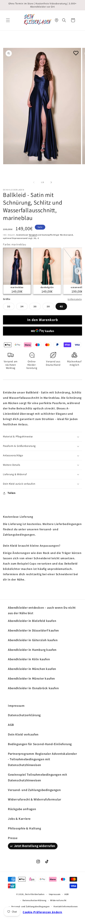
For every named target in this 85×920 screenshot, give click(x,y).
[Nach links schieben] (33, 182)
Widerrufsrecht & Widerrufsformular (34, 799)
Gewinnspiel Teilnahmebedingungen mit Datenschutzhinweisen (37, 777)
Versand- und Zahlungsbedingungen (34, 790)
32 (10, 307)
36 (37, 307)
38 (50, 307)
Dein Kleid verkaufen (23, 734)
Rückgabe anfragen (22, 809)
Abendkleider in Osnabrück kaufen (33, 688)
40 (61, 306)
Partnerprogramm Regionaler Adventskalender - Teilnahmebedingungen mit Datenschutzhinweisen (42, 759)
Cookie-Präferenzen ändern (42, 912)
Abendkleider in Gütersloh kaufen (33, 640)
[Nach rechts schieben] (51, 182)
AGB (11, 725)
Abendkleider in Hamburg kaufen (32, 650)
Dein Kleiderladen (34, 894)
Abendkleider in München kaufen (32, 669)
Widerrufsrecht (58, 900)
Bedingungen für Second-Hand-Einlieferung (40, 744)
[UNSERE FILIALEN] (56, 20)
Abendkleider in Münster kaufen (31, 678)
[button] (8, 20)
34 (24, 307)
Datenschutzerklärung (24, 715)
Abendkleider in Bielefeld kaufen (32, 621)
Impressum (16, 706)
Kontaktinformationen (66, 906)
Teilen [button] (12, 493)
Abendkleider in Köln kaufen (29, 659)
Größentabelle (75, 299)
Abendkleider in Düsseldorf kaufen (33, 630)
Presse (13, 838)
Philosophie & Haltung (24, 828)
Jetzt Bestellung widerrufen (34, 846)
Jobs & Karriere (19, 819)
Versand (33, 235)
